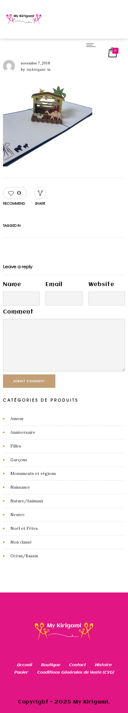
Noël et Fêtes (24, 528)
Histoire (103, 665)
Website (101, 285)
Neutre (17, 514)
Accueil (24, 665)
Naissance (20, 487)
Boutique (50, 665)
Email (54, 285)
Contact (77, 665)
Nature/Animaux (26, 501)
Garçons (18, 459)
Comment (18, 312)
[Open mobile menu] (92, 45)
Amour (17, 418)
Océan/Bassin (24, 555)
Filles (15, 446)
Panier (21, 672)
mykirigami (36, 69)
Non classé (21, 542)
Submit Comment (29, 381)
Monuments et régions (33, 473)
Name (12, 285)
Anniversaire (22, 432)
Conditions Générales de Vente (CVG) (75, 672)
